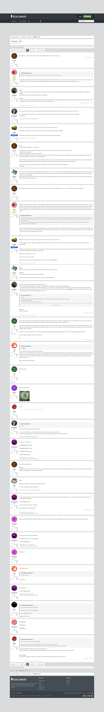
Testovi (40, 683)
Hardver (40, 685)
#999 (92, 202)
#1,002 (92, 282)
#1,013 (92, 517)
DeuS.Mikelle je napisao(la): (26, 639)
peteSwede (28, 253)
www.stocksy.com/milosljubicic (24, 118)
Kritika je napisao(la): (25, 423)
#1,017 (92, 585)
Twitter (67, 683)
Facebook (68, 682)
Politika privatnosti (78, 692)
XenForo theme (45, 695)
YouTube (68, 680)
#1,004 (92, 343)
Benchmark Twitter (37, 21)
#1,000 (92, 237)
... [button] (19, 50)
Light (13, 692)
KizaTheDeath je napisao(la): (27, 572)
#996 (92, 143)
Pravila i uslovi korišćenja (69, 692)
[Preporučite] (90, 54)
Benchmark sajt (29, 21)
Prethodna (13, 50)
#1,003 (92, 318)
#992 (92, 70)
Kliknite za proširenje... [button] (56, 304)
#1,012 (92, 495)
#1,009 (92, 440)
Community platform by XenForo (20, 695)
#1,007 (92, 404)
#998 (92, 186)
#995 (92, 125)
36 (33, 50)
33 (24, 50)
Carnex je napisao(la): (25, 295)
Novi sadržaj (23, 21)
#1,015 (92, 549)
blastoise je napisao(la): (26, 215)
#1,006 (92, 385)
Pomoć (84, 692)
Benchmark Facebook (40, 21)
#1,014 (92, 533)
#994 (92, 109)
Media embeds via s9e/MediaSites (36, 695)
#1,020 (92, 636)
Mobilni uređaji (42, 687)
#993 (92, 88)
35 (30, 50)
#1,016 (92, 566)
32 (21, 50)
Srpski (21, 692)
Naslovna (15, 21)
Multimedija (41, 688)
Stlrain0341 (27, 256)
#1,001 (92, 266)
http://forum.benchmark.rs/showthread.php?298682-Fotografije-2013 (39, 239)
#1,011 (92, 478)
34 (27, 50)
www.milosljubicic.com (34, 118)
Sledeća (42, 50)
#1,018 (92, 602)
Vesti (40, 682)
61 (38, 50)
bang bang (22, 253)
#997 (92, 169)
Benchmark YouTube (33, 21)
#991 (92, 53)
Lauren (21, 256)
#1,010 (92, 462)
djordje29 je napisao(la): (26, 73)
